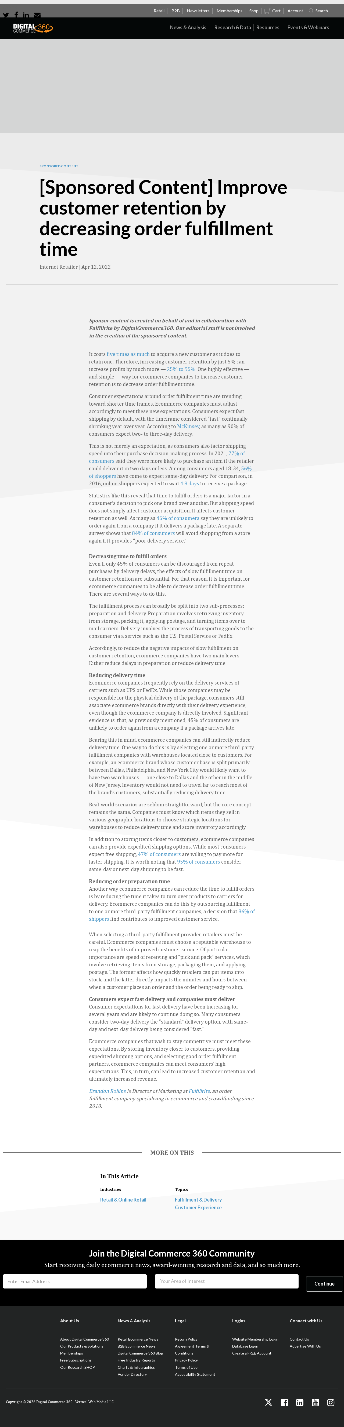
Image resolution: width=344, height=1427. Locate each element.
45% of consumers (177, 518)
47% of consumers (159, 854)
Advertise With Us (305, 1346)
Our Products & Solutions (81, 1346)
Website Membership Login (255, 1339)
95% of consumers (198, 861)
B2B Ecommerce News (137, 1346)
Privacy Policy (186, 1360)
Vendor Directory (132, 1374)
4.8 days (189, 483)
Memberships (71, 1353)
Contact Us (299, 1339)
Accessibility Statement (195, 1374)
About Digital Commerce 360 (84, 1339)
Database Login (245, 1346)
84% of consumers (153, 533)
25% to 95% (181, 369)
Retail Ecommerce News (138, 1339)
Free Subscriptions (76, 1360)
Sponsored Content (59, 166)
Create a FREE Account (251, 1353)
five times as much (128, 354)
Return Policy (186, 1339)
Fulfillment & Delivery (198, 1200)
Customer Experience (198, 1207)
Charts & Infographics (136, 1367)
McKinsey (188, 426)
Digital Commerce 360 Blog (140, 1353)
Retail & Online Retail (123, 1200)
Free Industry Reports (136, 1360)
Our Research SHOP (77, 1367)
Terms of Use (186, 1367)
